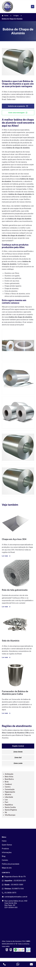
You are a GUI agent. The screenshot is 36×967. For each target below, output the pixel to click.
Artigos (16, 15)
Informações (7, 852)
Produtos (5, 848)
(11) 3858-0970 (10, 893)
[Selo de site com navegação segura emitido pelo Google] (19, 950)
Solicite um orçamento (16, 106)
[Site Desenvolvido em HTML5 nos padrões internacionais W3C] (7, 949)
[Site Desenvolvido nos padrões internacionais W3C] (11, 949)
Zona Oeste (18, 752)
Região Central (18, 746)
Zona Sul (18, 757)
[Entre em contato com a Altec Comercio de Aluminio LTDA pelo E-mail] (31, 964)
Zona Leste (18, 763)
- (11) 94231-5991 (13, 885)
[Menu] (32, 6)
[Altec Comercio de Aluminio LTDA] (7, 11)
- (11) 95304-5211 (15, 881)
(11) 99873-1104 (14, 889)
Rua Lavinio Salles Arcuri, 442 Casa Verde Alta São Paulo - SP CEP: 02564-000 (15, 904)
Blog (3, 856)
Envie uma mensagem (16, 113)
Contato (5, 860)
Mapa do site (7, 868)
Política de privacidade (10, 864)
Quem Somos (7, 845)
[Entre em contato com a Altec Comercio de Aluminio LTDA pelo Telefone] (4, 964)
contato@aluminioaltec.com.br (15, 897)
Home (6, 15)
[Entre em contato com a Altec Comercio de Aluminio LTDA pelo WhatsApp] (18, 964)
